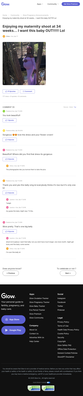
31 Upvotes (11, 91)
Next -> (68, 273)
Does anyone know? (12, 268)
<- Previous (11, 273)
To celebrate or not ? (66, 268)
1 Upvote (10, 120)
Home (5, 15)
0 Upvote (10, 140)
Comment (28, 91)
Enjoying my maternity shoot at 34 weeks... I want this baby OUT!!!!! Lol (29, 18)
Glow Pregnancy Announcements (36, 15)
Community (15, 15)
